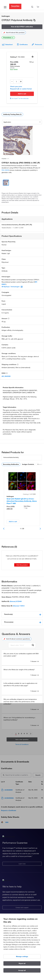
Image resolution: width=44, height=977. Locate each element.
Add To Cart (22, 94)
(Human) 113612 (18, 606)
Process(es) (8, 622)
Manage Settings (22, 956)
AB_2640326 (6, 376)
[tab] (22, 614)
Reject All (22, 963)
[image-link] (18, 140)
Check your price (16, 86)
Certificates (24, 44)
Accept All (22, 970)
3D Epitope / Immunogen (11, 287)
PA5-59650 (5, 170)
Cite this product (22, 565)
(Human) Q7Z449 (16, 601)
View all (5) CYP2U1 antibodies (22, 27)
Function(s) (8, 614)
